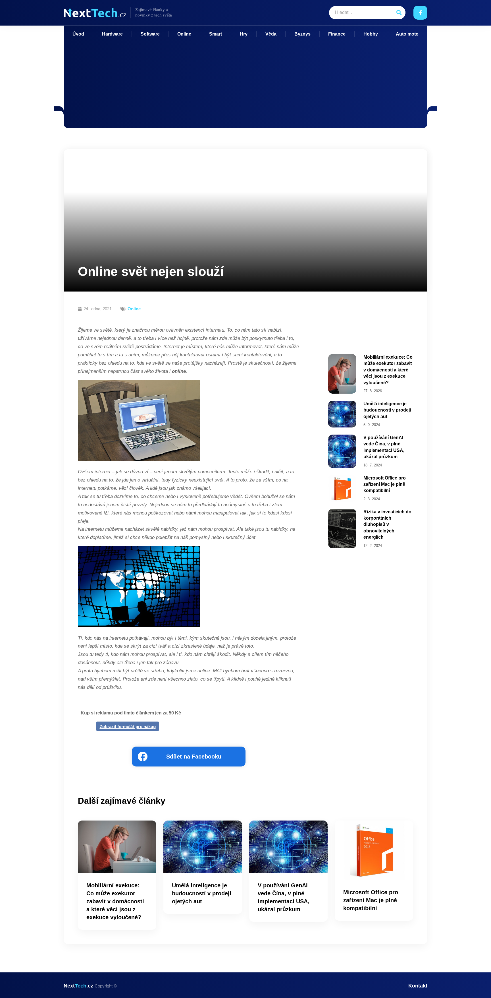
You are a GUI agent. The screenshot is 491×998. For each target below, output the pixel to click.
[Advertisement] (245, 79)
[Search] (398, 12)
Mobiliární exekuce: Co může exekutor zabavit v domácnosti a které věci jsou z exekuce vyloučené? (388, 370)
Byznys (302, 34)
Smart (215, 34)
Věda (270, 34)
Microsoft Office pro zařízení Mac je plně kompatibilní (384, 484)
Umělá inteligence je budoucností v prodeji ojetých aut (387, 410)
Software (150, 34)
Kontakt (417, 986)
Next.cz (90, 986)
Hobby (370, 34)
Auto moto (407, 34)
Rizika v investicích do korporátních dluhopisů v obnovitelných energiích (387, 524)
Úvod (78, 34)
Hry (243, 34)
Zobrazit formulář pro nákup (128, 726)
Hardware (112, 34)
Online (184, 34)
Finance (337, 34)
